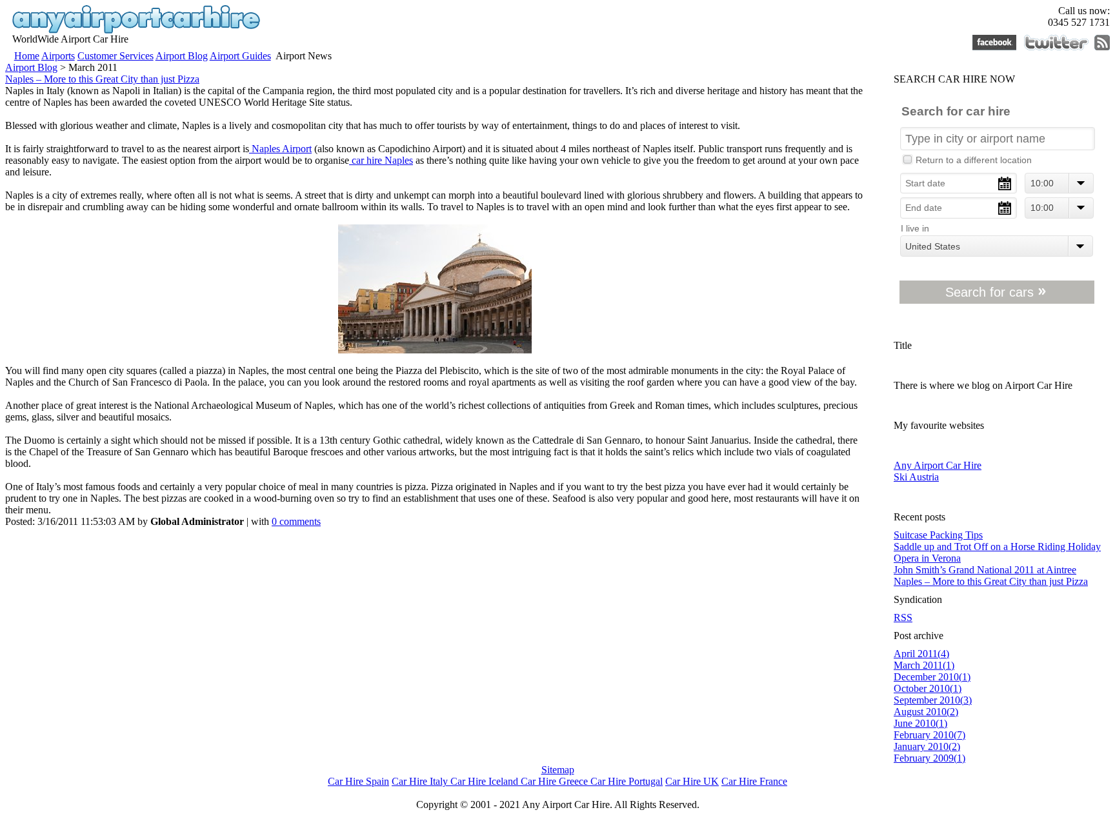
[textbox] (998, 138)
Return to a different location (974, 160)
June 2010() (920, 723)
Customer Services (115, 55)
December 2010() (932, 676)
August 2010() (926, 711)
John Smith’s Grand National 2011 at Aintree (985, 569)
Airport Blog (182, 55)
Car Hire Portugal (626, 781)
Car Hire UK (692, 781)
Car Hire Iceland (485, 781)
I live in (915, 228)
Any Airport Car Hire (937, 465)
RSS (903, 617)
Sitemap (557, 769)
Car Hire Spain (358, 781)
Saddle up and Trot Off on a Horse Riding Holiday (997, 546)
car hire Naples (381, 160)
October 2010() (927, 688)
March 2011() (924, 665)
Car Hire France (754, 781)
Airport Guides (240, 55)
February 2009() (929, 758)
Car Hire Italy (421, 781)
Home (26, 55)
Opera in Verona (927, 558)
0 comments (296, 521)
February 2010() (929, 734)
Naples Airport (280, 148)
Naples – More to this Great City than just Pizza (102, 79)
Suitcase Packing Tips (938, 534)
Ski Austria (916, 476)
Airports (58, 55)
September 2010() (933, 700)
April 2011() (921, 653)
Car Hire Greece (555, 781)
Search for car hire (955, 111)
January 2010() (927, 746)
